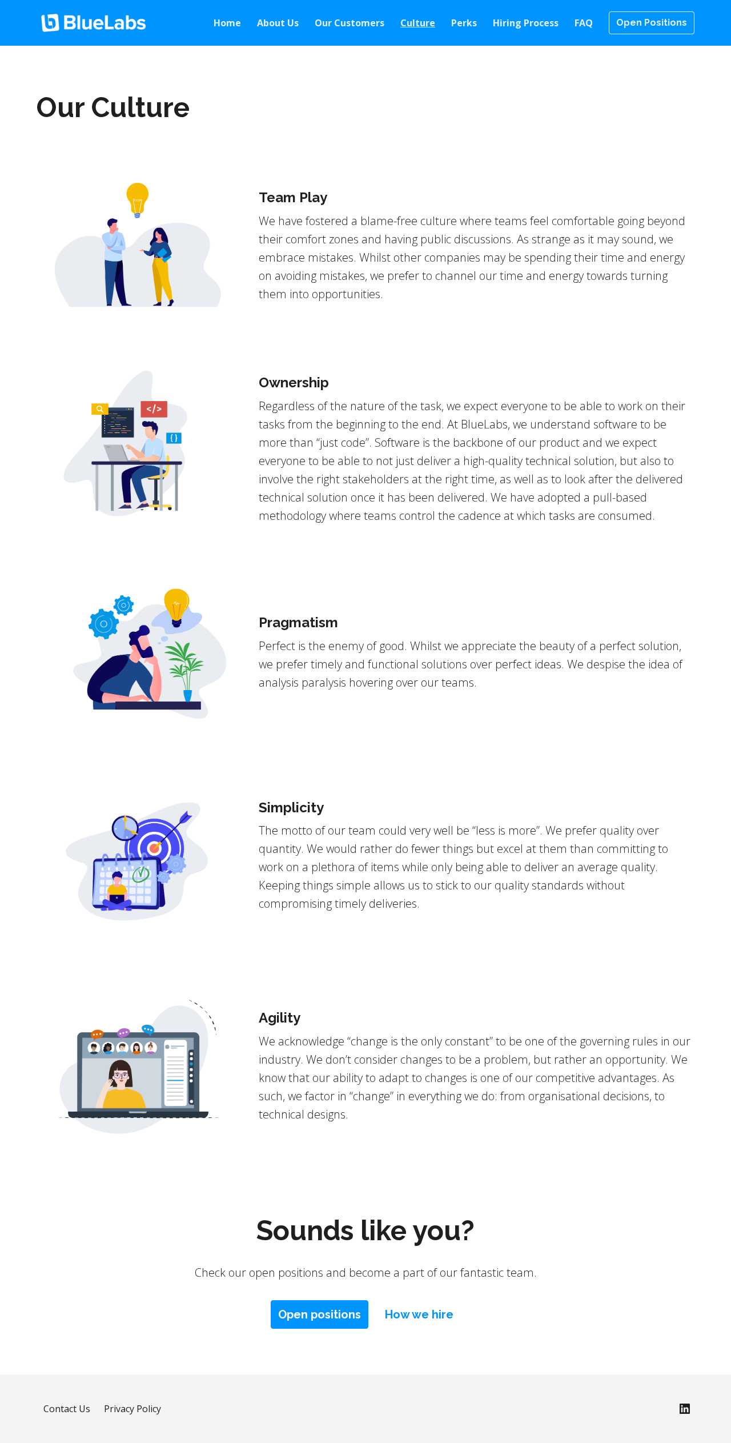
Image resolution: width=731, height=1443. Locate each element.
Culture (417, 23)
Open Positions (651, 22)
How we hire (419, 1314)
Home (227, 23)
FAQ (584, 23)
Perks (464, 23)
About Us (278, 23)
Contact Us (66, 1408)
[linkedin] (684, 1408)
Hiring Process (526, 23)
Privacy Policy (132, 1408)
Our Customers (349, 23)
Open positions (319, 1314)
